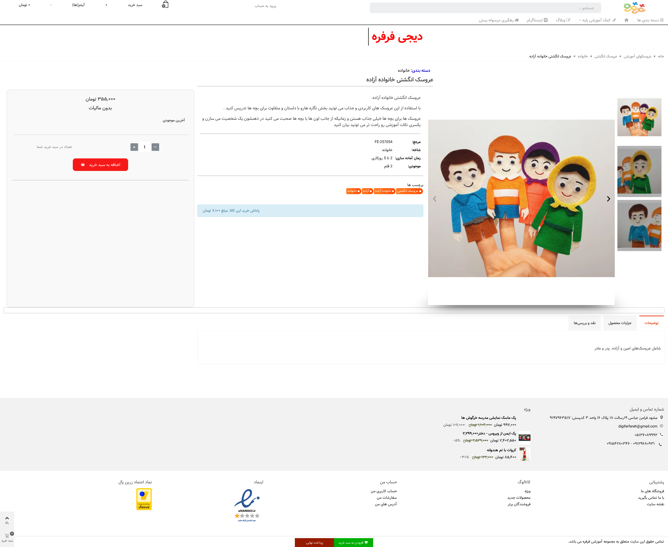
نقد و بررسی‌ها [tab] (584, 323)
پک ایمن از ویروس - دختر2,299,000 (489, 433)
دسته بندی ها (648, 20)
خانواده (404, 70)
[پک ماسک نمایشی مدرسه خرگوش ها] (524, 418)
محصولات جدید (518, 498)
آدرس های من (386, 504)
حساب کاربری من (384, 491)
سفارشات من (387, 498)
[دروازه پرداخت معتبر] (144, 499)
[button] (434, 198)
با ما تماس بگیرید (651, 498)
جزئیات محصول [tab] (620, 323)
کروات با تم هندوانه (501, 450)
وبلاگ (560, 20)
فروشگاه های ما (652, 491)
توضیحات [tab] (652, 323)
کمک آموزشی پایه (596, 20)
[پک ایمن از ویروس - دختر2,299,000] (524, 437)
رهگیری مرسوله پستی (496, 20)
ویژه (527, 409)
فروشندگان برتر (519, 504)
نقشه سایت (655, 504)
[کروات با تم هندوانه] (524, 454)
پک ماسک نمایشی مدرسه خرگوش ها (488, 418)
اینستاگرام (535, 20)
